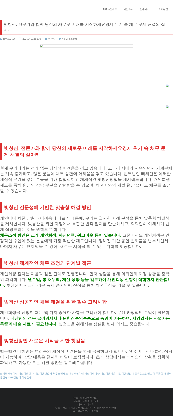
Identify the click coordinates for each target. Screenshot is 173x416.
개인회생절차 (26, 373)
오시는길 (163, 9)
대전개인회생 (76, 373)
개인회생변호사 (43, 373)
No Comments (69, 38)
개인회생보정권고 (142, 373)
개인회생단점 (123, 373)
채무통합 (158, 373)
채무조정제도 (110, 9)
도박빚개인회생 (9, 373)
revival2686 (9, 38)
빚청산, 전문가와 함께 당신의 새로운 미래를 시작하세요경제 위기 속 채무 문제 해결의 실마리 (84, 27)
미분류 (51, 38)
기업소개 (128, 9)
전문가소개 (146, 9)
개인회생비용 (108, 373)
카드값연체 (14, 377)
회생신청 (27, 377)
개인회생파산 (92, 373)
